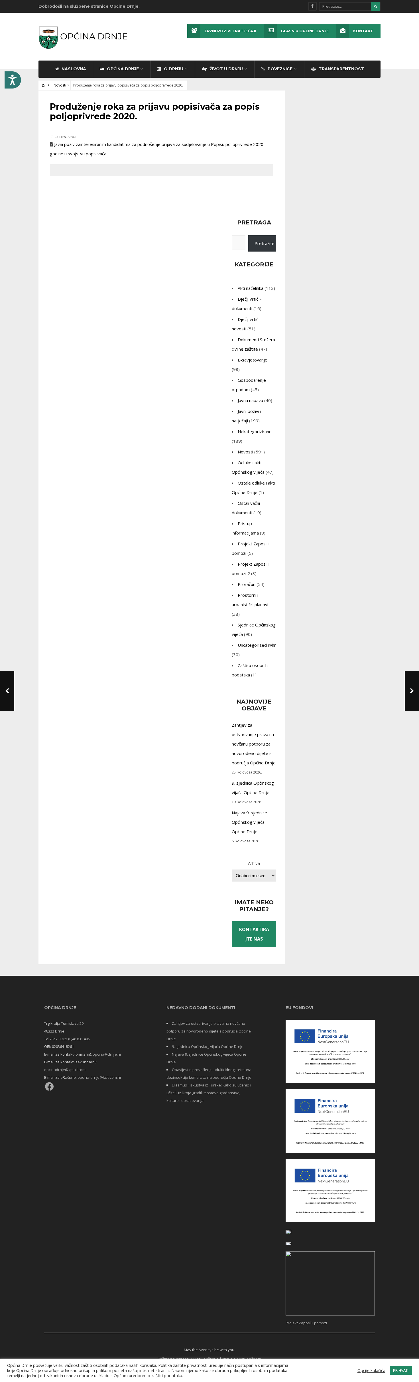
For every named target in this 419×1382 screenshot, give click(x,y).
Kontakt (363, 31)
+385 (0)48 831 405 (74, 1038)
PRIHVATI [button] (400, 1370)
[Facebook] (312, 6)
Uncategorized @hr (257, 645)
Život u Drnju (225, 68)
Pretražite (264, 243)
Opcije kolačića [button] (371, 1370)
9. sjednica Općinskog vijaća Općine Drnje (207, 1046)
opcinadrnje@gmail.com (65, 1069)
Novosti (60, 85)
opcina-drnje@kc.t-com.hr (99, 1077)
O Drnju (173, 68)
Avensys (206, 1349)
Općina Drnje (122, 68)
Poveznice (279, 68)
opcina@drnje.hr (107, 1054)
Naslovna (73, 68)
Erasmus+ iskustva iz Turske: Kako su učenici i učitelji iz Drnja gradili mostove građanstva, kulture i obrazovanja (208, 1092)
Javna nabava (250, 400)
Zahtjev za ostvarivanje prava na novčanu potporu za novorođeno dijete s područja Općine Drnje (254, 744)
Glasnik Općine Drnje (305, 31)
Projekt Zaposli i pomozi (306, 1322)
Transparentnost (341, 68)
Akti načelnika (250, 288)
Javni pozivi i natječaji (230, 31)
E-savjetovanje (252, 360)
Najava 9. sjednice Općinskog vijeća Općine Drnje (249, 822)
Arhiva (254, 863)
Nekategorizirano (255, 431)
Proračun (246, 584)
